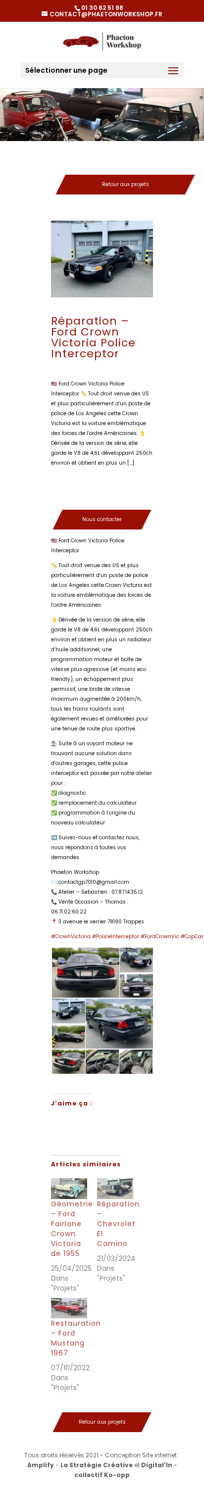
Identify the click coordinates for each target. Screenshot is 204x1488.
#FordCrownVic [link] (160, 936)
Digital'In (156, 1465)
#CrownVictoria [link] (71, 936)
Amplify (40, 1465)
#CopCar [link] (192, 936)
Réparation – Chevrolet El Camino (118, 1223)
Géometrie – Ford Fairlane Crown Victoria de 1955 (72, 1228)
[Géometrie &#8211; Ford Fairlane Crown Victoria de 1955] (69, 1188)
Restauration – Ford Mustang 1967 (76, 1338)
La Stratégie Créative (96, 1465)
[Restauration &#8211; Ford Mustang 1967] (69, 1308)
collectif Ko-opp (102, 1475)
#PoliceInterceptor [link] (115, 936)
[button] (85, 973)
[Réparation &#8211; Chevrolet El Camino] (115, 1188)
